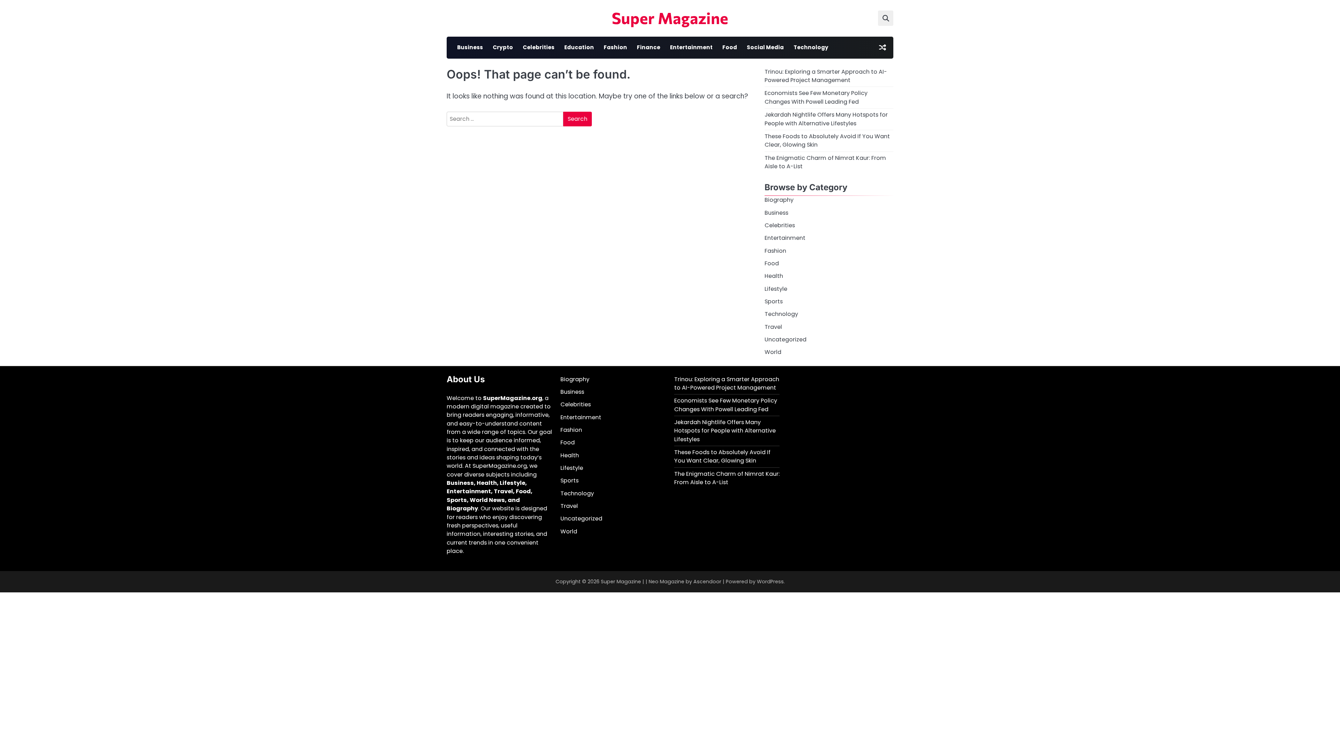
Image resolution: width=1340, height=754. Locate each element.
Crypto (503, 47)
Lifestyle (776, 289)
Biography (779, 200)
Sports (774, 301)
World (773, 352)
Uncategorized (785, 339)
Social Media (765, 47)
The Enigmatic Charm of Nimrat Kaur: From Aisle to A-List (727, 478)
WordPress (770, 581)
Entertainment (691, 47)
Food (729, 47)
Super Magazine (670, 17)
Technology (811, 47)
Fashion (615, 47)
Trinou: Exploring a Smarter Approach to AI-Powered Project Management (826, 76)
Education (579, 47)
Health (774, 276)
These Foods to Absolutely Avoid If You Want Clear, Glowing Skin (722, 456)
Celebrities (538, 47)
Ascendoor (707, 581)
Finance (648, 47)
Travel (773, 327)
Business (470, 47)
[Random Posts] (882, 47)
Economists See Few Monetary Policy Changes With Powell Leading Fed (816, 97)
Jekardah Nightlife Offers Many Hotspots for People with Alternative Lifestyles (826, 119)
